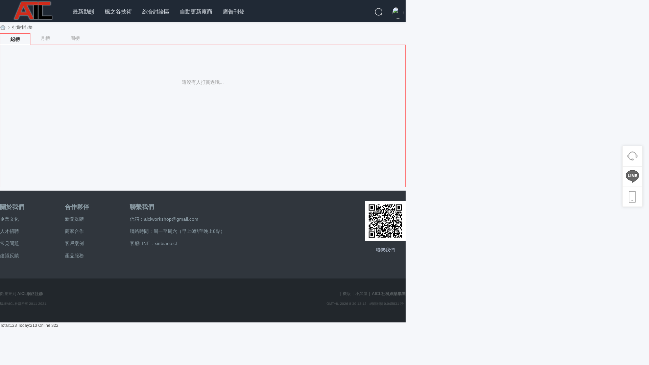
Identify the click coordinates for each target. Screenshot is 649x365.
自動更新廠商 (196, 12)
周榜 (75, 38)
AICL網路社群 (30, 293)
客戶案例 (74, 243)
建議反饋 (9, 255)
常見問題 (9, 243)
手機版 (345, 293)
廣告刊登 (233, 12)
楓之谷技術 (118, 12)
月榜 (45, 38)
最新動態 (83, 12)
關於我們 (12, 206)
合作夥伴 (77, 206)
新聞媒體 (74, 219)
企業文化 (9, 219)
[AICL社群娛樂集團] (34, 9)
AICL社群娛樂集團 (2, 27)
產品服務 (74, 255)
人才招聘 (9, 231)
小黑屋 (361, 293)
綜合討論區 (155, 12)
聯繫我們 (142, 206)
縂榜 (15, 39)
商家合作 (74, 231)
